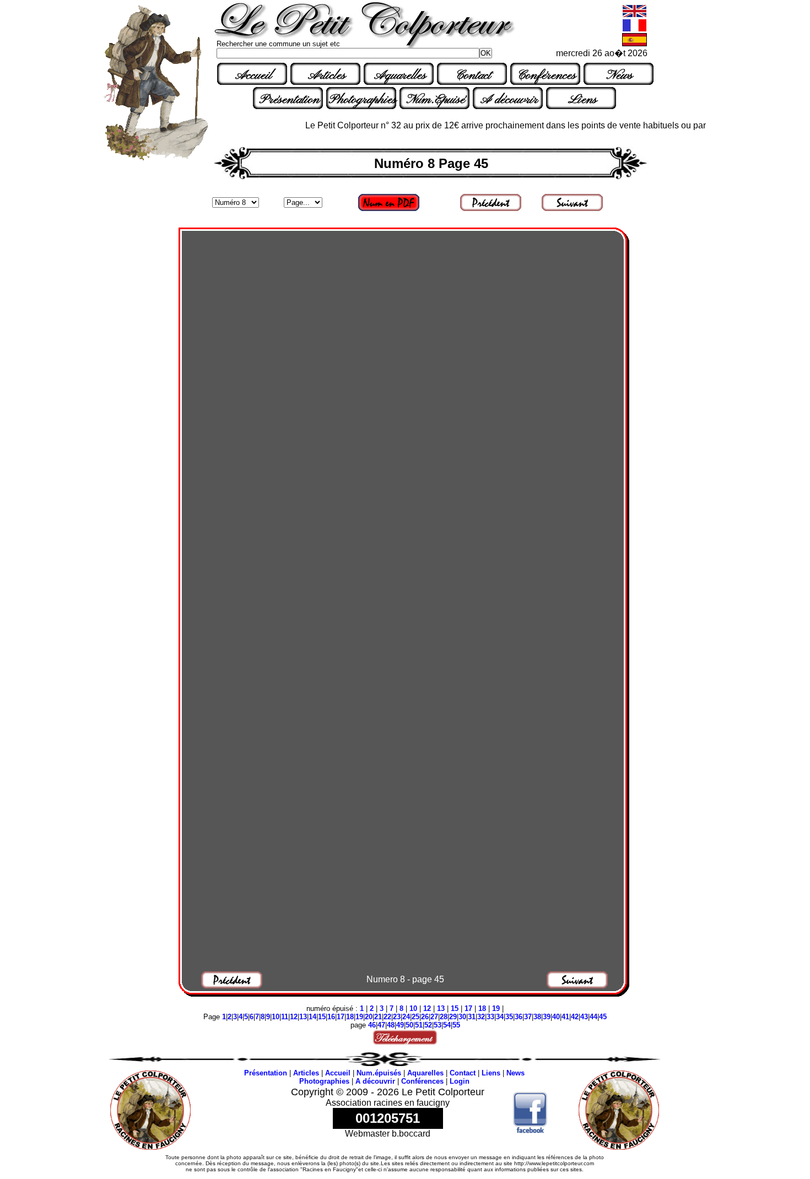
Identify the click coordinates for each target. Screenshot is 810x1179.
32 (481, 1017)
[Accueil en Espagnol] (634, 43)
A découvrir (509, 99)
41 (565, 1017)
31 (472, 1017)
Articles (326, 75)
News (620, 75)
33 (490, 1017)
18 (482, 1008)
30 (462, 1017)
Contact (473, 75)
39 (546, 1017)
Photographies (362, 99)
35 (509, 1017)
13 (441, 1008)
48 (391, 1025)
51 (419, 1025)
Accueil (253, 75)
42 (575, 1017)
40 (556, 1017)
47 (381, 1025)
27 (434, 1017)
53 (437, 1025)
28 (443, 1017)
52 (428, 1025)
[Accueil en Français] (634, 29)
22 (387, 1017)
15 (454, 1008)
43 (584, 1017)
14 (312, 1017)
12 (427, 1008)
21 (378, 1017)
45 (603, 1017)
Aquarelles (400, 75)
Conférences (546, 75)
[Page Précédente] (491, 210)
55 (456, 1025)
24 (406, 1017)
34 (500, 1017)
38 (537, 1017)
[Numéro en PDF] (389, 210)
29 (453, 1017)
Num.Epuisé (436, 99)
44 (593, 1017)
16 (331, 1017)
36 (518, 1017)
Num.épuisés (379, 1073)
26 (425, 1017)
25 (415, 1017)
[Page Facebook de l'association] (530, 1130)
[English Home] (634, 15)
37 (528, 1017)
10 (413, 1008)
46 (372, 1025)
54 (447, 1025)
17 (468, 1008)
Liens (582, 99)
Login (459, 1081)
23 (397, 1017)
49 (400, 1025)
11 (284, 1017)
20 (368, 1017)
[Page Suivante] (573, 210)
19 (496, 1008)
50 (409, 1025)
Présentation (290, 99)
